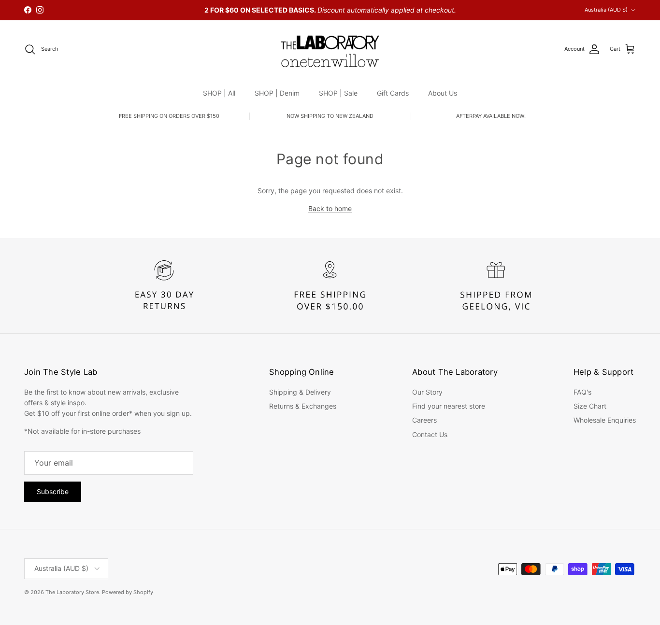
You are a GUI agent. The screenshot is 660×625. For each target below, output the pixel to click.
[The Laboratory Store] (330, 49)
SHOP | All (219, 92)
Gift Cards (393, 92)
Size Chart (590, 406)
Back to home (330, 208)
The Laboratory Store (72, 592)
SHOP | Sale (338, 92)
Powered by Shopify (127, 592)
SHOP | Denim (277, 92)
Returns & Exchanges (302, 406)
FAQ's (582, 392)
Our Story (427, 392)
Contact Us (429, 434)
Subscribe (53, 491)
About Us (442, 92)
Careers (424, 420)
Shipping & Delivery (300, 392)
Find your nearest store (448, 406)
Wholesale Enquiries (605, 420)
